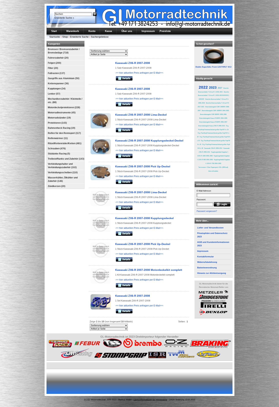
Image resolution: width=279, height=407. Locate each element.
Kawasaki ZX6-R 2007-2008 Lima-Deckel (141, 114)
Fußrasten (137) (56, 73)
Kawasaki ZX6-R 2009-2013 (213, 148)
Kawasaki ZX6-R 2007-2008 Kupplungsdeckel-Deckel (149, 140)
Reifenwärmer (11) (58, 138)
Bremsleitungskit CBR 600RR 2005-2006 (213, 114)
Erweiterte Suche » (64, 18)
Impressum (148, 31)
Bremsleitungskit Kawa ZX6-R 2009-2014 (211, 126)
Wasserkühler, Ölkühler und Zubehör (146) (63, 179)
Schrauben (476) (57, 148)
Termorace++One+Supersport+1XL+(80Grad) (213, 167)
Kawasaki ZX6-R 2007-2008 (132, 62)
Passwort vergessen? (207, 211)
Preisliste (165, 31)
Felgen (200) (54, 63)
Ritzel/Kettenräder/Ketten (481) (64, 143)
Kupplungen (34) (56, 88)
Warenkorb (72, 31)
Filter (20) (53, 68)
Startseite (54, 37)
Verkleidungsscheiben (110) (63, 172)
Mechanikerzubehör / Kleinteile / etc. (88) (65, 101)
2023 (213, 87)
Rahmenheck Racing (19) (61, 128)
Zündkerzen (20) (56, 186)
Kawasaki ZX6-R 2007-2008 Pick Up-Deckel (142, 166)
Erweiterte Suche (79, 37)
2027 (220, 88)
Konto (91, 31)
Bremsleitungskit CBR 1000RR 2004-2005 (215, 110)
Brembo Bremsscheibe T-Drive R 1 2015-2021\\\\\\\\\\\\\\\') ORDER (213, 95)
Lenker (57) (54, 93)
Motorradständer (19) (59, 117)
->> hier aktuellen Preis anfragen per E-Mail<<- (139, 73)
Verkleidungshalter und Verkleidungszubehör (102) (62, 166)
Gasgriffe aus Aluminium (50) (63, 78)
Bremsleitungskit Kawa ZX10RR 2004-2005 (213, 118)
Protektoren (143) (57, 123)
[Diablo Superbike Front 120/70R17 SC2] (213, 56)
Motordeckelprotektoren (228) (64, 107)
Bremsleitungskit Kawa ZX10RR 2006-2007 (213, 122)
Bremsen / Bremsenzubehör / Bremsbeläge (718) (64, 51)
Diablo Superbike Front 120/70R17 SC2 (213, 67)
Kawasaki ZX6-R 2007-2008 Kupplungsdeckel (144, 218)
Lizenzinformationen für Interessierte (150, 399)
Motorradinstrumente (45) (62, 112)
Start (54, 31)
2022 (203, 87)
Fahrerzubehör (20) (58, 57)
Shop (65, 37)
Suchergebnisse (100, 37)
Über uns (126, 31)
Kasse (108, 31)
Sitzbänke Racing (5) (59, 153)
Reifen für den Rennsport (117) (64, 133)
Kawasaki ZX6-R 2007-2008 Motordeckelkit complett (148, 269)
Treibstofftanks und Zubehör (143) (66, 158)
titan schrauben (213, 171)
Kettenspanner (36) (58, 83)
